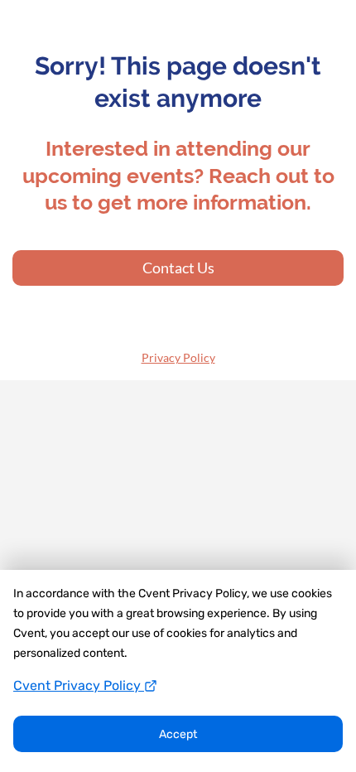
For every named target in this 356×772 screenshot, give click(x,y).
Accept (178, 734)
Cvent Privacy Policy (78, 685)
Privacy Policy (178, 357)
